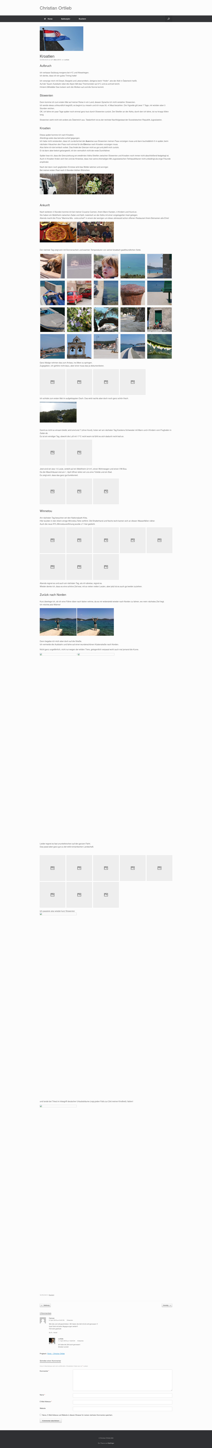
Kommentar (44, 1371)
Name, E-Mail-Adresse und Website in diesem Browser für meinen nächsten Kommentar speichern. (77, 1415)
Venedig (167, 1305)
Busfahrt (82, 19)
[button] (168, 18)
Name (42, 1395)
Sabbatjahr (65, 19)
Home (50, 19)
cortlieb (66, 60)
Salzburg (45, 1305)
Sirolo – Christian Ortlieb (56, 1353)
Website (43, 1408)
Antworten (70, 1320)
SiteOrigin (111, 1443)
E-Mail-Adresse (46, 1401)
